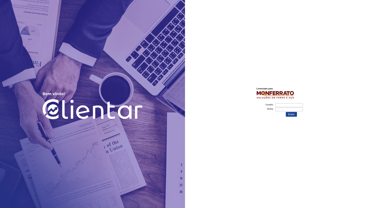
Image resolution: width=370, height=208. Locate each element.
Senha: (270, 109)
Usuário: (269, 104)
